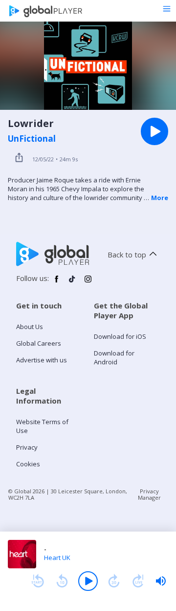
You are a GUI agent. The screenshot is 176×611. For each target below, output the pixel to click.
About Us (29, 326)
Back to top (127, 254)
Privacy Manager (149, 494)
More (159, 197)
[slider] (161, 581)
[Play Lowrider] (154, 131)
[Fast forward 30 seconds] (114, 581)
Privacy (27, 447)
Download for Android (114, 357)
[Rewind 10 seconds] (62, 581)
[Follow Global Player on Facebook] (57, 283)
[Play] (88, 581)
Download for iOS (120, 336)
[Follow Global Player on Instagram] (88, 283)
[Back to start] (37, 581)
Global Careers (38, 343)
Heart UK (57, 557)
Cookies (28, 463)
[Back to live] (138, 581)
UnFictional (32, 138)
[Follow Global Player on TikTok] (72, 283)
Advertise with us (41, 360)
